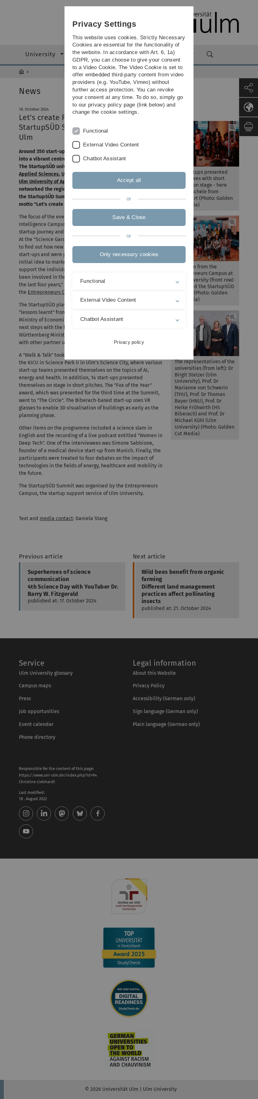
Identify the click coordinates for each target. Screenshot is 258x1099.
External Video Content (111, 145)
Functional (95, 131)
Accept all (129, 180)
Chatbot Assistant (104, 159)
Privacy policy (129, 342)
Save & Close (128, 217)
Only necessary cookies (129, 254)
